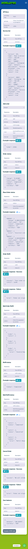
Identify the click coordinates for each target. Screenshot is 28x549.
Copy (19, 46)
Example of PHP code (9, 531)
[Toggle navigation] (26, 3)
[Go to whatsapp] (24, 545)
